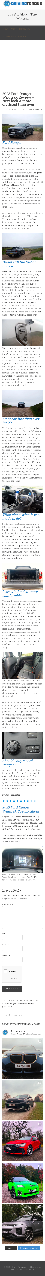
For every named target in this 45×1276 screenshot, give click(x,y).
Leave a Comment (35, 109)
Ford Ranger (35, 877)
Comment (7, 904)
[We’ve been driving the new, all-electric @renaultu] (22, 1183)
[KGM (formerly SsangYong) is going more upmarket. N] (22, 1224)
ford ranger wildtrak (9, 880)
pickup (27, 880)
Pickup (19, 874)
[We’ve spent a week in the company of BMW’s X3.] (22, 1058)
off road (21, 880)
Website (6, 955)
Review (25, 874)
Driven (13, 874)
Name (5, 933)
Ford (28, 877)
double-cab (22, 877)
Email (5, 944)
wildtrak (33, 880)
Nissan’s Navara (11, 185)
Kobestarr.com (27, 1270)
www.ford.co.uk (12, 841)
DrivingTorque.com (20, 1267)
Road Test (32, 874)
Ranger (36, 172)
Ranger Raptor (27, 225)
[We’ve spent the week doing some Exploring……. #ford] (22, 1100)
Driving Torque (22, 3)
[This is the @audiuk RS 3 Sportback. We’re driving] (22, 1141)
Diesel (14, 877)
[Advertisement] (22, 63)
